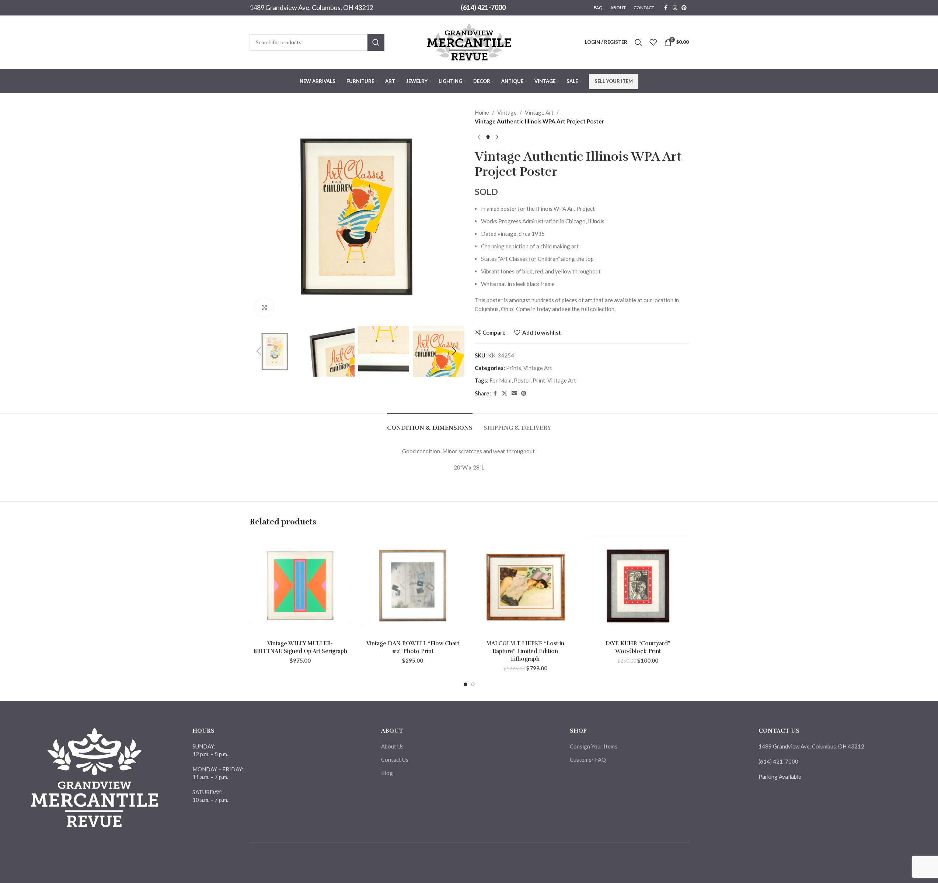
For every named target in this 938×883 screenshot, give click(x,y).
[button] (259, 351)
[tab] (430, 424)
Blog (387, 772)
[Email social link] (514, 393)
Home (482, 112)
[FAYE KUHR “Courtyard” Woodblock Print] (638, 586)
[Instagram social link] (674, 8)
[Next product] (496, 137)
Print (539, 380)
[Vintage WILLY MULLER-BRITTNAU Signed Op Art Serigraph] (300, 586)
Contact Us (394, 759)
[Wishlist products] (653, 42)
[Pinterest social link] (684, 8)
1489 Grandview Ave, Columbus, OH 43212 (311, 7)
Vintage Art (539, 112)
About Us (392, 746)
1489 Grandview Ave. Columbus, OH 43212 (811, 746)
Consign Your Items (593, 746)
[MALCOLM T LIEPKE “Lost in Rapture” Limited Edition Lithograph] (525, 586)
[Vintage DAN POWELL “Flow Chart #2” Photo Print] (413, 586)
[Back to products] (488, 137)
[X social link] (504, 393)
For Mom (500, 380)
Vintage (507, 112)
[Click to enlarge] (264, 307)
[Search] (638, 42)
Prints (513, 367)
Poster (522, 380)
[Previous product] (479, 137)
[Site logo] (469, 41)
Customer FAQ (588, 759)
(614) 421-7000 (483, 7)
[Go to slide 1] (465, 684)
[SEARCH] (375, 42)
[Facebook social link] (666, 8)
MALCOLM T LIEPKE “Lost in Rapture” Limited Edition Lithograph (525, 651)
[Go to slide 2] (473, 684)
